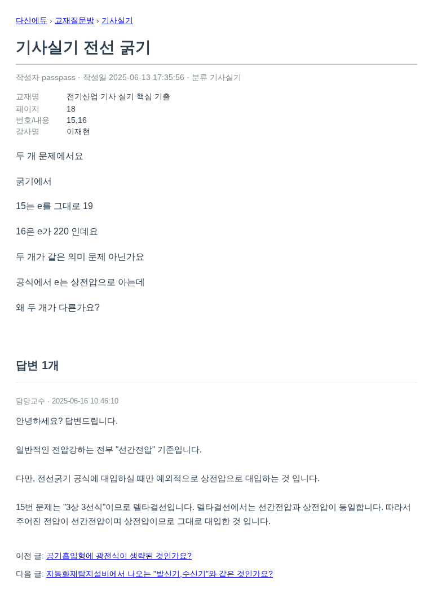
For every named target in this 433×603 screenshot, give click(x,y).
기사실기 (117, 20)
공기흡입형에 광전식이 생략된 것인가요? (119, 555)
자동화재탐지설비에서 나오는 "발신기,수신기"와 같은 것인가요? (159, 573)
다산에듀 (31, 20)
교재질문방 (74, 20)
